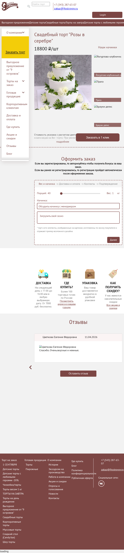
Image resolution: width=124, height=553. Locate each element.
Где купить (13, 127)
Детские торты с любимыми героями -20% (12, 477)
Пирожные (32, 469)
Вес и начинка (47, 183)
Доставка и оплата (13, 117)
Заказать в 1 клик (97, 137)
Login (103, 14)
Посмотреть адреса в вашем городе (67, 304)
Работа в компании (59, 476)
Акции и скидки (11, 136)
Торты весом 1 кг (12, 489)
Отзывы (11, 146)
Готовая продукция (35, 460)
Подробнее (116, 70)
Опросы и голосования (56, 487)
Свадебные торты (56, 22)
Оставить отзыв (78, 373)
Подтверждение (108, 183)
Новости (53, 493)
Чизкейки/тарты (12, 484)
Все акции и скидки (113, 307)
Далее (113, 239)
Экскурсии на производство (57, 470)
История (53, 464)
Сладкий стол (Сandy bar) (10, 535)
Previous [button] (30, 367)
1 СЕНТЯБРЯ (10, 464)
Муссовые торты (12, 529)
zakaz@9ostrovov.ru (66, 8)
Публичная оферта (82, 478)
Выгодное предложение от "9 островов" (15, 67)
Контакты (89, 183)
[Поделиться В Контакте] (101, 484)
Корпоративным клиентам (16, 106)
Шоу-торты (9, 541)
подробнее (62, 141)
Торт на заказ (9, 460)
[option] (78, 358)
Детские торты (37, 22)
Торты (29, 464)
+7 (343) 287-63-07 (65, 4)
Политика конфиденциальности (84, 472)
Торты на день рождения (11, 499)
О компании (54, 460)
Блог (9, 153)
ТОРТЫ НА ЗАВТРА (13, 493)
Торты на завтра (75, 22)
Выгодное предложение (15, 22)
